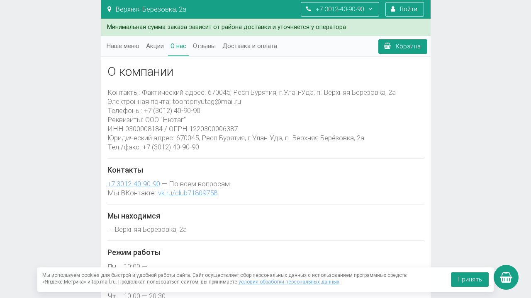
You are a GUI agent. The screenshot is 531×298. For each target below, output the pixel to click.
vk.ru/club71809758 (187, 193)
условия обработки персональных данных (289, 282)
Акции (155, 46)
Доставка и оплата (249, 46)
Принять (470, 279)
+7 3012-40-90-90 (133, 184)
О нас (178, 46)
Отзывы (204, 46)
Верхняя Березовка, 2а (150, 9)
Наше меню (123, 46)
